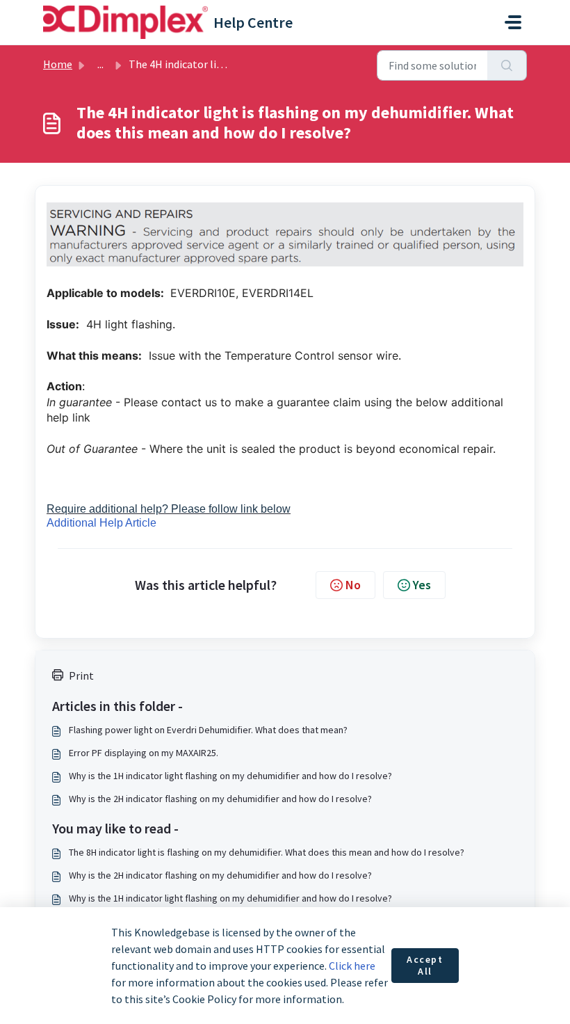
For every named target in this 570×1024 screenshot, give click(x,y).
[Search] (507, 65)
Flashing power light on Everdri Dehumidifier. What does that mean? (208, 729)
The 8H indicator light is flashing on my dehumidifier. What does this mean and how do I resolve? (266, 852)
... (100, 64)
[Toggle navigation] (513, 22)
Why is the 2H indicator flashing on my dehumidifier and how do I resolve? (220, 798)
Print (81, 675)
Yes (422, 585)
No (353, 585)
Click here (352, 966)
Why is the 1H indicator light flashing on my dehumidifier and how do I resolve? (230, 775)
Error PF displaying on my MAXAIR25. (143, 752)
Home (57, 64)
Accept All (425, 965)
